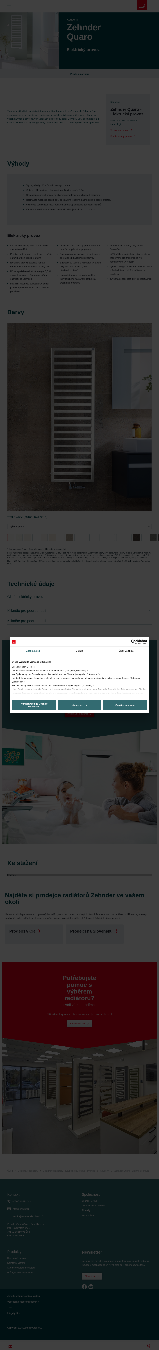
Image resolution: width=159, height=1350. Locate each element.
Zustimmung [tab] (33, 650)
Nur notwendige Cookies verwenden (34, 705)
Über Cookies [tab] (126, 650)
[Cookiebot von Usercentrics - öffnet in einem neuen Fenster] (133, 642)
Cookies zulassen (124, 705)
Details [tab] (79, 650)
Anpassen (77, 705)
